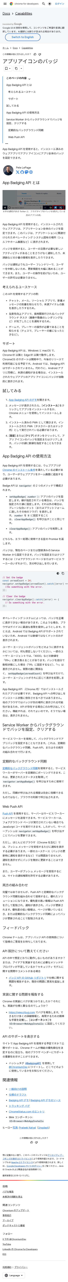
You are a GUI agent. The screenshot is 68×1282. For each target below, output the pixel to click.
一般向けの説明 (18, 1089)
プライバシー (21, 1267)
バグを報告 (8, 1191)
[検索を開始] (44, 4)
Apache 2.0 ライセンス (22, 1162)
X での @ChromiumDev (14, 1239)
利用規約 (7, 1267)
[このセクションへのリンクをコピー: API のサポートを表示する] (43, 1037)
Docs (6, 14)
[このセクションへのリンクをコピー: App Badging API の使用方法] (54, 456)
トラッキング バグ (19, 1106)
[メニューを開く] (5, 4)
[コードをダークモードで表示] (57, 573)
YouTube (7, 1244)
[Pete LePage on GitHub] (22, 173)
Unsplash (43, 1127)
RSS (4, 1254)
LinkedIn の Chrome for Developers (20, 1249)
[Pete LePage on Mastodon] (26, 173)
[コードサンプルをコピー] (62, 573)
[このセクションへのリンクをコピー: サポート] (18, 344)
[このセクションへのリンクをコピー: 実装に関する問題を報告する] (47, 995)
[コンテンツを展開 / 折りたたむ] (29, 79)
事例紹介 (7, 1215)
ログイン (59, 3)
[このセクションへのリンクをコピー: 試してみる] (24, 391)
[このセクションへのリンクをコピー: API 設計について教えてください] (52, 951)
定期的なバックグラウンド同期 (20, 768)
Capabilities (23, 14)
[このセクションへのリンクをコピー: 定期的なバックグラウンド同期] (50, 762)
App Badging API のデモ (23, 400)
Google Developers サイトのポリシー (24, 1166)
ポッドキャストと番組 (14, 1225)
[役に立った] (35, 54)
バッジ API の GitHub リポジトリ (27, 978)
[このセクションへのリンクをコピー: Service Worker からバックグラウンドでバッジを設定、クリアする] (59, 730)
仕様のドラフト (18, 1094)
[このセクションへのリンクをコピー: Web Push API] (25, 807)
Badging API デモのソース (46, 1100)
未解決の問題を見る (12, 1196)
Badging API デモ (19, 1100)
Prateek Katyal (27, 1127)
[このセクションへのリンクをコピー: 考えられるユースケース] (40, 287)
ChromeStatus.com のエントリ (27, 1111)
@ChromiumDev (18, 1067)
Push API (8, 813)
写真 (15, 1127)
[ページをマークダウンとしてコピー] (16, 68)
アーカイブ (8, 1220)
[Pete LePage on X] (17, 173)
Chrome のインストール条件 (19, 470)
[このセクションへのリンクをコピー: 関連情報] (21, 1080)
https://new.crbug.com (22, 1012)
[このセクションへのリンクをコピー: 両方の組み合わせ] (31, 885)
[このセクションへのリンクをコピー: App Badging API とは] (43, 183)
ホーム (6, 48)
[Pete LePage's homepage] (31, 173)
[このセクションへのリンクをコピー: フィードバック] (32, 928)
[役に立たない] (39, 54)
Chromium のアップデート (16, 1210)
